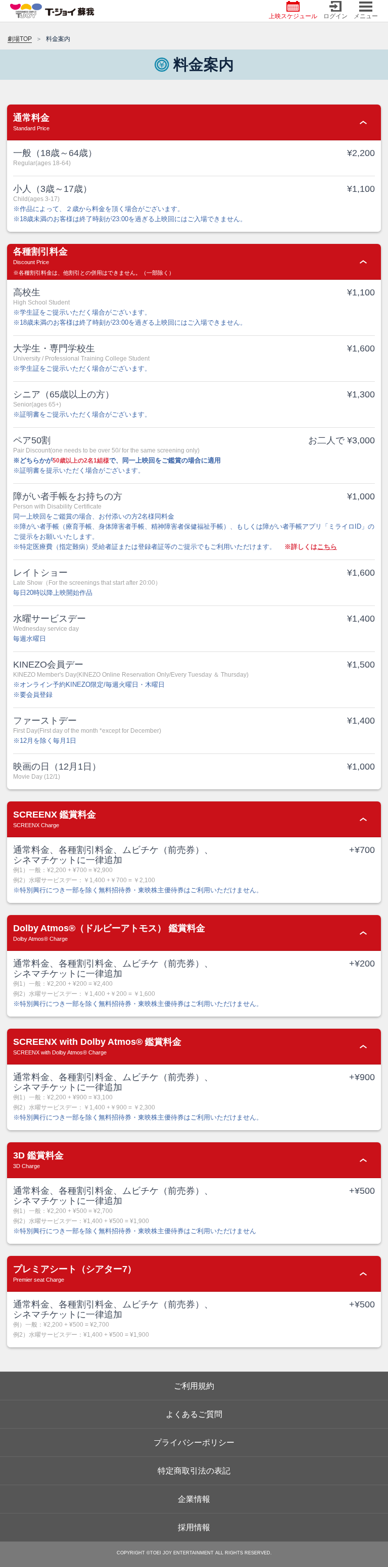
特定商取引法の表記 (194, 1471)
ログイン (335, 16)
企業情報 (194, 1499)
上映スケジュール (293, 16)
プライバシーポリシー (194, 1442)
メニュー (366, 16)
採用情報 (194, 1527)
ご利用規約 (194, 1386)
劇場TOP (20, 38)
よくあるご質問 (194, 1414)
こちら (327, 546)
